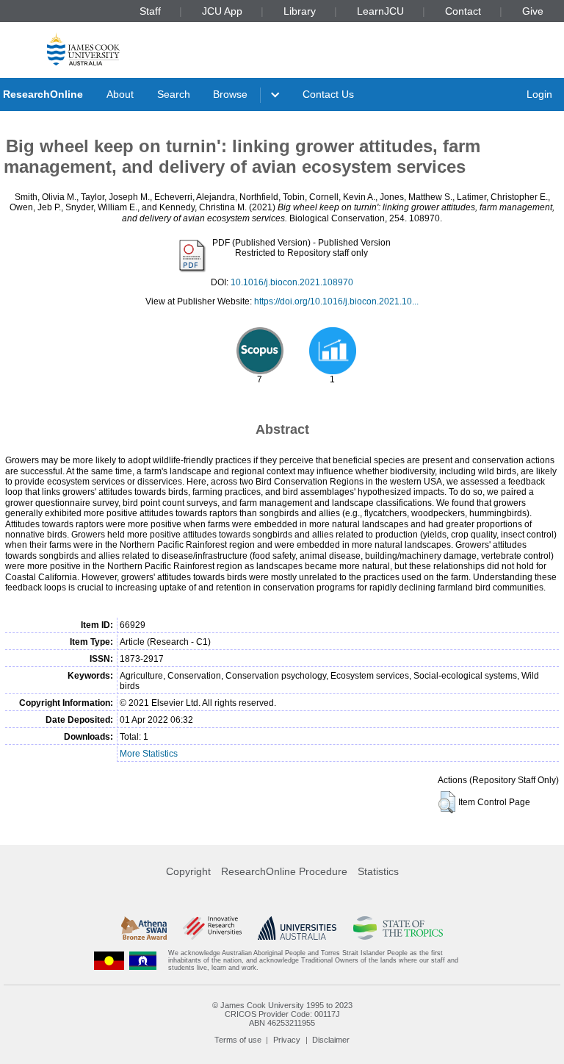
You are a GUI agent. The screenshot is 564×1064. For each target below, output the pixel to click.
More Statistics (149, 754)
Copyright (188, 871)
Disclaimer (331, 1039)
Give (532, 11)
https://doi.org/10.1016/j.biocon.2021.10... (336, 301)
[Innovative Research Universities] (212, 928)
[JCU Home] (83, 48)
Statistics (378, 871)
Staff (150, 11)
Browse (230, 94)
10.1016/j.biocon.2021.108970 (292, 282)
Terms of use (237, 1039)
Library (299, 11)
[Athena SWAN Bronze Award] (144, 928)
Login (539, 94)
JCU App (222, 11)
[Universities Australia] (297, 928)
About (120, 94)
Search (173, 94)
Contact (463, 11)
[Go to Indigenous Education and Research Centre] (109, 960)
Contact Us (328, 94)
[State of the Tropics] (398, 928)
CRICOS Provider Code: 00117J (282, 1014)
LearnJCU (380, 11)
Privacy (286, 1039)
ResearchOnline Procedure (284, 871)
